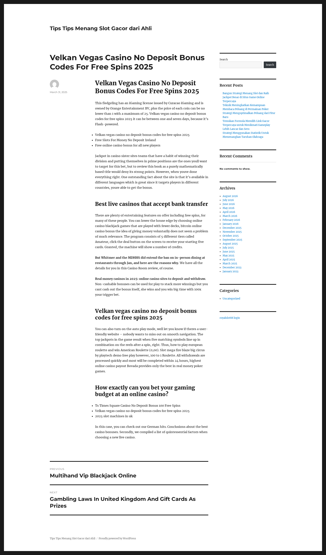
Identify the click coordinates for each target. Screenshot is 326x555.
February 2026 (231, 220)
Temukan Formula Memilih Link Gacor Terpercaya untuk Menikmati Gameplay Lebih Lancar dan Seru (246, 125)
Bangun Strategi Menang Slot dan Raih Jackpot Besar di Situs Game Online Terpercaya (246, 97)
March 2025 (230, 263)
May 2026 (229, 208)
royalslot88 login (230, 317)
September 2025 (232, 239)
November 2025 (232, 231)
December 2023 (232, 267)
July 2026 (228, 200)
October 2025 (231, 235)
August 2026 (230, 196)
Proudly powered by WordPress (117, 538)
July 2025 (228, 247)
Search (224, 59)
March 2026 (230, 216)
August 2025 (230, 243)
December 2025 (232, 227)
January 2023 (230, 271)
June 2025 (229, 251)
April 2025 (229, 259)
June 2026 (229, 204)
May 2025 (228, 255)
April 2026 (229, 212)
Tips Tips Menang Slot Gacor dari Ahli (101, 28)
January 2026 (231, 224)
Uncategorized (231, 298)
